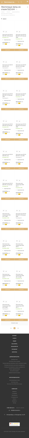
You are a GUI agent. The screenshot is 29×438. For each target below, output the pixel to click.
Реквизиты (14, 391)
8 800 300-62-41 (10, 407)
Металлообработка (14, 377)
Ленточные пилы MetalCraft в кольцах (14, 383)
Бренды (14, 402)
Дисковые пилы (14, 359)
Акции (14, 341)
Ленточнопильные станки (14, 380)
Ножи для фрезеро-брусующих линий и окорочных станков (14, 363)
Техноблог (14, 349)
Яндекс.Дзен (18, 419)
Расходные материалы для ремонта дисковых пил (14, 365)
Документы (14, 400)
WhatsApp (14, 419)
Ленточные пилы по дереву (14, 361)
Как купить (14, 343)
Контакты (14, 352)
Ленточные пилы (14, 382)
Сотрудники (14, 393)
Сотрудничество (14, 397)
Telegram (10, 419)
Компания (14, 388)
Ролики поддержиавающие (14, 368)
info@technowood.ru (15, 410)
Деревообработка (14, 356)
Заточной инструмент (14, 370)
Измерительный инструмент (14, 372)
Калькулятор (14, 346)
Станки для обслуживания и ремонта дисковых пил (14, 367)
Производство (14, 395)
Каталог (14, 335)
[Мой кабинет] (24, 2)
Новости (14, 399)
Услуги (14, 338)
